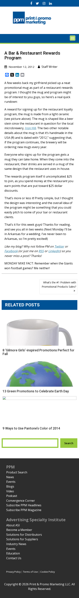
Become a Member (19, 530)
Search (68, 443)
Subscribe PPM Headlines (23, 505)
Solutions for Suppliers (22, 539)
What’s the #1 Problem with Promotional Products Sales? (59, 284)
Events (10, 482)
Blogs (10, 486)
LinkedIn (54, 251)
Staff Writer (50, 67)
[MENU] (72, 38)
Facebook (11, 251)
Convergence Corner (20, 501)
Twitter (59, 246)
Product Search (16, 472)
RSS (41, 251)
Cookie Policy (47, 571)
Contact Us (13, 558)
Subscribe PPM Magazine (23, 510)
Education (13, 553)
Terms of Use (30, 571)
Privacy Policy (13, 571)
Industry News (16, 544)
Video (10, 491)
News (10, 477)
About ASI (13, 525)
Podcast (11, 496)
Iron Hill (30, 128)
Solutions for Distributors (24, 535)
